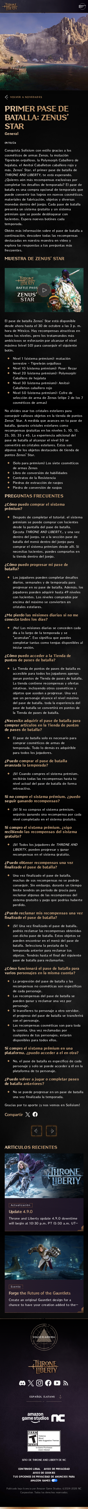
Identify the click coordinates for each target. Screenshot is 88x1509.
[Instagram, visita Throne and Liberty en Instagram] (39, 1383)
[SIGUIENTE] (51, 1131)
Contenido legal (29, 1469)
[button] (44, 290)
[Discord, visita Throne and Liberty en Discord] (22, 1383)
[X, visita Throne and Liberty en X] (31, 1383)
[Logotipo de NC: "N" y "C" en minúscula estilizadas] (58, 1418)
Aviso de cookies (44, 1472)
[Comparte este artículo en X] (27, 1115)
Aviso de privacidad (57, 1469)
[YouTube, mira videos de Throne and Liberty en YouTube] (57, 1383)
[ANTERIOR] (37, 1131)
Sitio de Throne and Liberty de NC (44, 1460)
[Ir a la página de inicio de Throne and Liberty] (10, 6)
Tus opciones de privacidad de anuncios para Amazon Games (44, 1478)
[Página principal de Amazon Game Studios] (35, 1418)
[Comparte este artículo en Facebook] (35, 1115)
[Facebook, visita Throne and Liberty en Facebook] (48, 1383)
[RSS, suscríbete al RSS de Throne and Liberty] (66, 1383)
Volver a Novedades (26, 97)
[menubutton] (82, 6)
